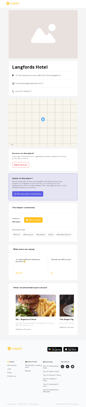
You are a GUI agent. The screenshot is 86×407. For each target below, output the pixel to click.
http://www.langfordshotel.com (29, 83)
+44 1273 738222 (22, 91)
